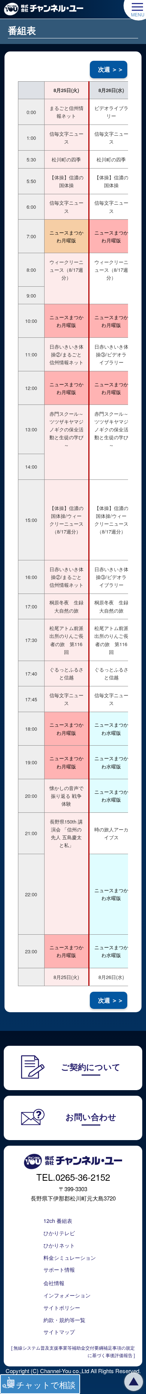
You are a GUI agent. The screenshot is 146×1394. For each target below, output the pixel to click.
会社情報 (53, 1283)
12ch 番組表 (57, 1220)
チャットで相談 (46, 1384)
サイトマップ (59, 1331)
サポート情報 (59, 1269)
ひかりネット (59, 1245)
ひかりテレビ (59, 1233)
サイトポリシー (61, 1307)
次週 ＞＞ (111, 69)
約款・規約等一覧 (64, 1320)
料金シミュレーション (69, 1257)
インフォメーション (67, 1295)
